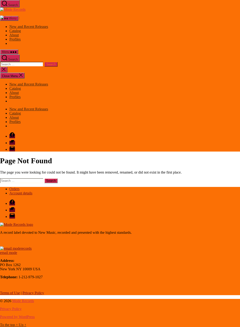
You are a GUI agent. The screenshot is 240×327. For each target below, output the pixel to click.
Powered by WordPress (17, 317)
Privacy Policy (33, 293)
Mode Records (23, 301)
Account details (20, 193)
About (14, 35)
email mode (8, 253)
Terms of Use (10, 293)
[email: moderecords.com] (16, 248)
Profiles (15, 39)
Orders (14, 189)
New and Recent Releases (28, 27)
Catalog (15, 31)
